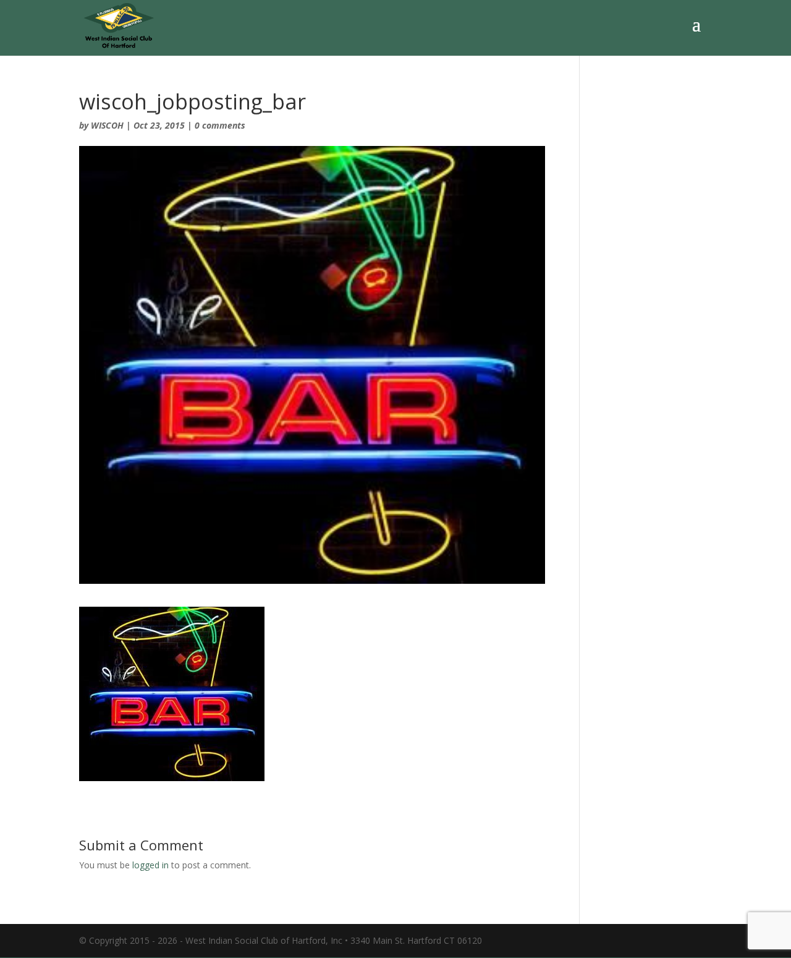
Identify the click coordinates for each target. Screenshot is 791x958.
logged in (150, 865)
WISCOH (107, 125)
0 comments (220, 125)
